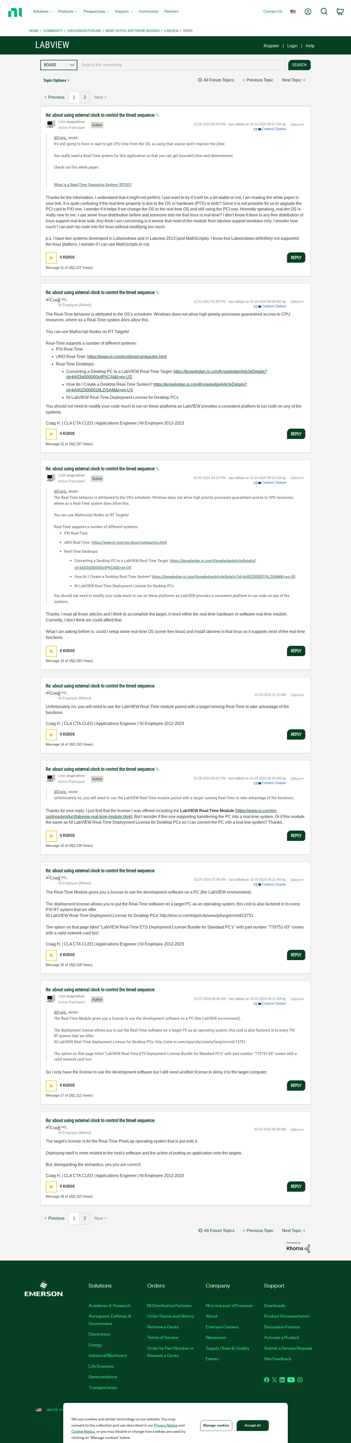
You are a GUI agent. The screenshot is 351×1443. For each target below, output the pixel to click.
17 (62, 1095)
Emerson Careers (222, 1326)
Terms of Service (162, 1337)
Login (292, 46)
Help (310, 46)
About (212, 1316)
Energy (95, 1344)
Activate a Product (281, 1337)
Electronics (99, 1334)
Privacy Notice (166, 1425)
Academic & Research (110, 1305)
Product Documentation (286, 1316)
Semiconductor (103, 1376)
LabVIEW (171, 30)
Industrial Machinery (108, 1355)
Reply (296, 257)
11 (62, 268)
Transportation (103, 1387)
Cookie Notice (83, 1431)
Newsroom (216, 1337)
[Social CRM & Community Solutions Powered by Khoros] (298, 1247)
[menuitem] (42, 12)
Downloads (274, 1305)
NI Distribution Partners (169, 1305)
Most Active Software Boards (133, 30)
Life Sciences (101, 1366)
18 (62, 1196)
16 (62, 965)
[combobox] (181, 65)
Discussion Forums (84, 30)
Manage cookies (216, 1425)
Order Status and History (170, 1316)
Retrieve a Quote (163, 1326)
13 (62, 661)
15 (62, 846)
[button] (51, 258)
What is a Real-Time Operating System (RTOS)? (93, 184)
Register (271, 46)
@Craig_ (60, 137)
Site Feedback (277, 1358)
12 (62, 444)
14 (62, 744)
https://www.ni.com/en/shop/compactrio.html (127, 356)
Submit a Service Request (288, 1348)
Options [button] (296, 124)
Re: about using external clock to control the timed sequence (100, 115)
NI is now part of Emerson (229, 1305)
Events (212, 1358)
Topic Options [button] (54, 80)
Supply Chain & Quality (228, 1348)
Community (53, 30)
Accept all (253, 1425)
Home (34, 30)
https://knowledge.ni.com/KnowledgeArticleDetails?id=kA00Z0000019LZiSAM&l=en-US (223, 576)
